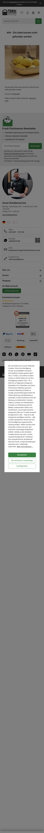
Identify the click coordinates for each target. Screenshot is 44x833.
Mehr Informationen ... (25, 447)
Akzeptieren (22, 455)
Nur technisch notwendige (22, 460)
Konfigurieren (22, 466)
